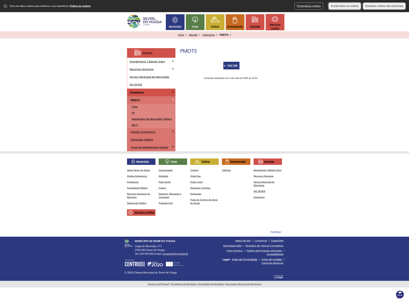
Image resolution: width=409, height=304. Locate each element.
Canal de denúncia (272, 263)
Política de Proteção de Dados (264, 250)
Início (181, 35)
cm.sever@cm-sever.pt (175, 254)
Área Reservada (232, 245)
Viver (195, 26)
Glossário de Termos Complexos (264, 245)
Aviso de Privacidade (244, 259)
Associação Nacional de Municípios (243, 284)
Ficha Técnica (235, 250)
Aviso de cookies (271, 259)
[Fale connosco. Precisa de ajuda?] (372, 294)
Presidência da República (184, 284)
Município (175, 26)
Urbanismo (208, 35)
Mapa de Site (243, 240)
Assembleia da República (211, 284)
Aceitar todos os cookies (345, 6)
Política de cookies (80, 6)
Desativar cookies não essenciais (384, 6)
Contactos (261, 240)
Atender (255, 26)
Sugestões (277, 240)
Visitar (215, 26)
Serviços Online (275, 26)
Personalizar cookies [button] (309, 6)
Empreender (235, 26)
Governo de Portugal (158, 284)
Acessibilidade (275, 254)
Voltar (232, 65)
